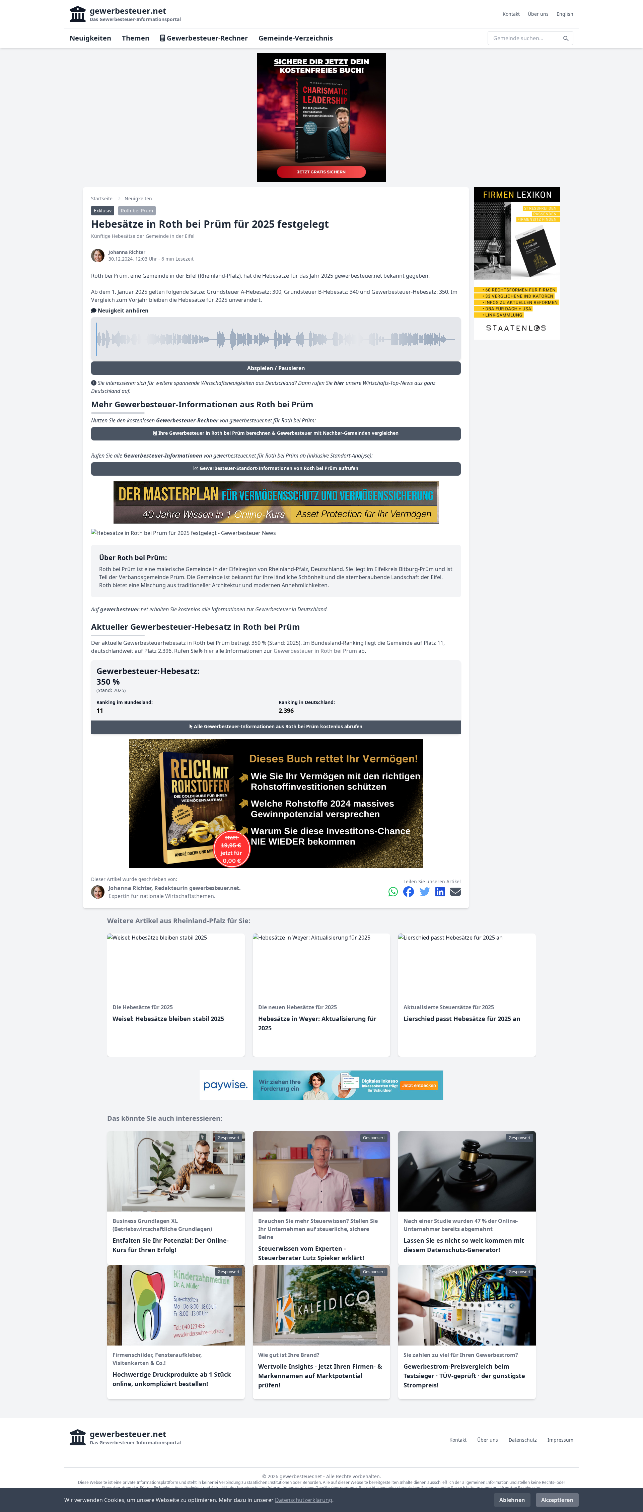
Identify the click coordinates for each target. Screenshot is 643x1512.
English (565, 14)
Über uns (538, 14)
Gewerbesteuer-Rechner (206, 38)
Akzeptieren (557, 1500)
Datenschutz (523, 1440)
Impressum (560, 1440)
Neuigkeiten (90, 38)
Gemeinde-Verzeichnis (296, 38)
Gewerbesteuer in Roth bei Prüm (315, 651)
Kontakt (511, 14)
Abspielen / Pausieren (276, 368)
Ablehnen (512, 1500)
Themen (135, 38)
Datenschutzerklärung (303, 1500)
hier (208, 651)
